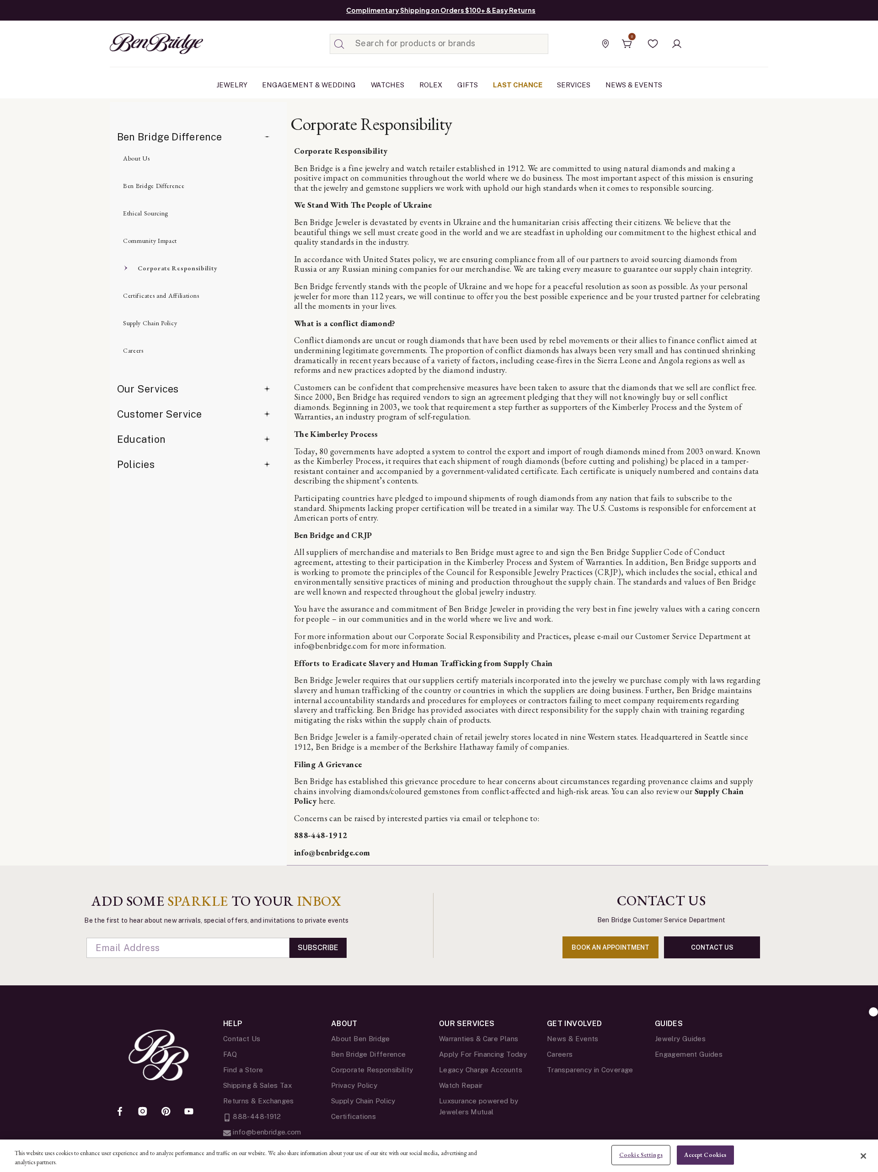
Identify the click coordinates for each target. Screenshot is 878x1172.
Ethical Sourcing (145, 213)
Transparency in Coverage (590, 1070)
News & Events (573, 1039)
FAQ (230, 1054)
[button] (653, 43)
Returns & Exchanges (258, 1101)
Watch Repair (460, 1085)
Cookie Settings (641, 1155)
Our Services (148, 389)
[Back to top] (873, 1011)
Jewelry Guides (680, 1039)
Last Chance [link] (517, 85)
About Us (136, 158)
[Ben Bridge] (139, 44)
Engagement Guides (689, 1054)
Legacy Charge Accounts (480, 1070)
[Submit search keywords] (339, 44)
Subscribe (318, 947)
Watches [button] (387, 85)
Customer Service (159, 414)
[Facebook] (119, 1112)
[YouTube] (188, 1112)
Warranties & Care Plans (478, 1039)
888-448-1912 (320, 835)
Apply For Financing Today (483, 1054)
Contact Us (242, 1039)
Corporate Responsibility (177, 268)
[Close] (863, 1156)
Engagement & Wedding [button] (309, 85)
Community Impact (150, 241)
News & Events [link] (633, 85)
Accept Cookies (705, 1155)
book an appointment (610, 947)
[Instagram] (142, 1112)
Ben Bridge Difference (169, 137)
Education (141, 439)
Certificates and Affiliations (161, 295)
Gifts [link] (467, 85)
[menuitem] (232, 85)
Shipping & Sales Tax (257, 1085)
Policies (136, 464)
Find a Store (243, 1070)
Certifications (353, 1116)
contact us (712, 947)
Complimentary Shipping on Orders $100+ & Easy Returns (440, 10)
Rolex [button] (430, 85)
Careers (133, 350)
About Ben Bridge (360, 1039)
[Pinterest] (166, 1112)
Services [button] (573, 85)
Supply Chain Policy (150, 323)
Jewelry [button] (231, 85)
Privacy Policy (354, 1085)
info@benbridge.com (332, 852)
